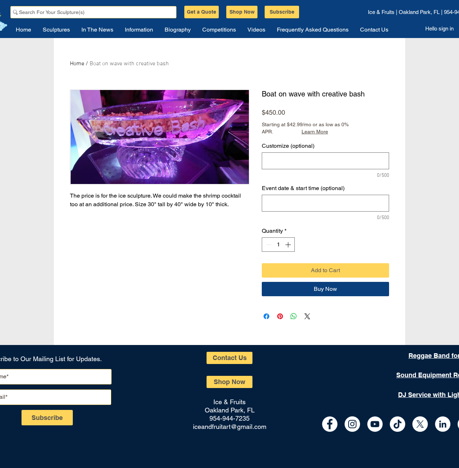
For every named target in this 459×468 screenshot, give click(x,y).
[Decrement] (268, 244)
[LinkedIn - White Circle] (442, 424)
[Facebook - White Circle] (329, 424)
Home (77, 63)
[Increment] (289, 244)
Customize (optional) (288, 145)
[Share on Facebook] (266, 316)
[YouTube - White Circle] (375, 424)
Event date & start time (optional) (303, 188)
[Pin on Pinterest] (280, 316)
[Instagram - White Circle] (352, 424)
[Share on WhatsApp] (293, 316)
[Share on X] (307, 316)
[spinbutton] (278, 244)
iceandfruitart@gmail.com (229, 426)
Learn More (315, 131)
